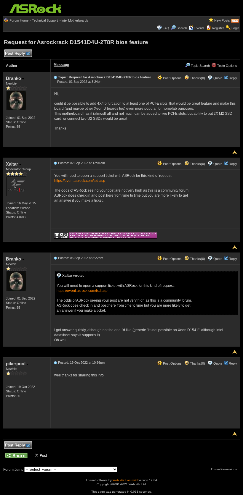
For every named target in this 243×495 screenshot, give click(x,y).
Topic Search (200, 65)
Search (182, 28)
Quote (217, 78)
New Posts (222, 20)
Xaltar (12, 163)
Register (218, 28)
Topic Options (226, 65)
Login (235, 28)
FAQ (166, 28)
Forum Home (18, 20)
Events (199, 28)
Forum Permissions (224, 469)
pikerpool (16, 363)
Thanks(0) (197, 78)
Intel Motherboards (74, 20)
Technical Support (45, 20)
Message (61, 65)
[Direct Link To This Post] (55, 77)
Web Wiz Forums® (125, 480)
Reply (233, 78)
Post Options (172, 78)
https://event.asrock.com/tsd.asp (79, 181)
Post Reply (15, 53)
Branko (14, 78)
